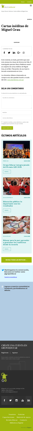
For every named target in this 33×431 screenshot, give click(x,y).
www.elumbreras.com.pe (15, 80)
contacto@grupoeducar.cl (11, 392)
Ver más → (6, 171)
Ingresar (15, 353)
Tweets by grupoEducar (10, 277)
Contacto (29, 2)
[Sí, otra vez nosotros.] (26, 425)
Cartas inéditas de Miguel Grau (20, 11)
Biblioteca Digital (16, 423)
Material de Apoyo (24, 417)
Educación (6, 236)
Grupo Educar (4, 11)
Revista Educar (12, 420)
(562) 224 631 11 (9, 390)
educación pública (8, 197)
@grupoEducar (10, 274)
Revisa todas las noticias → (16, 260)
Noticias (11, 11)
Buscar (22, 2)
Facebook (8, 288)
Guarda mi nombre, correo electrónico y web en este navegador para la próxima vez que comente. (14, 122)
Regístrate (4, 353)
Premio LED (5, 161)
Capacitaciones (8, 417)
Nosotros (12, 414)
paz (10, 236)
